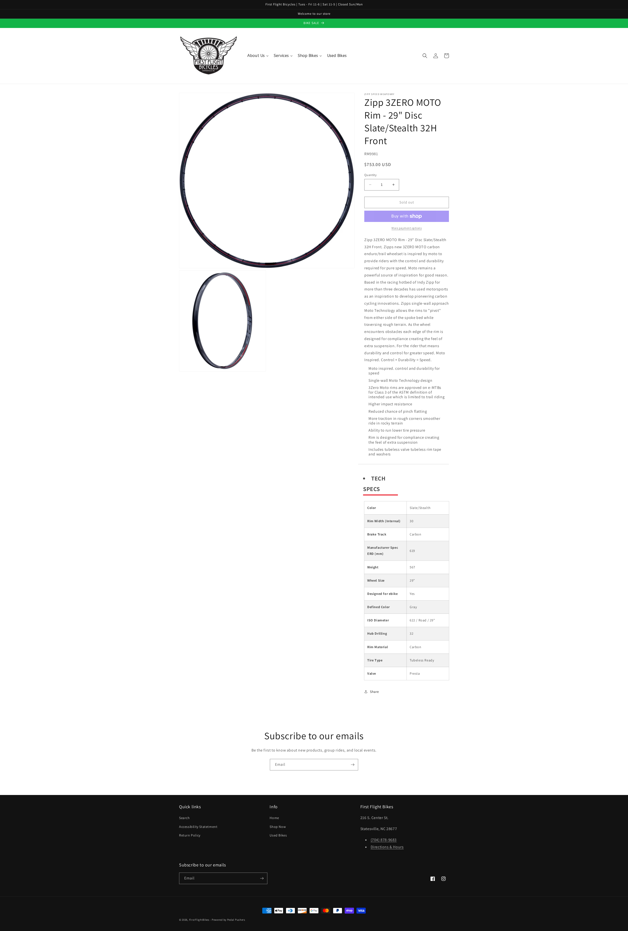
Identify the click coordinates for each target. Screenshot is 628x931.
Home (274, 818)
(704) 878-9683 (384, 839)
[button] (424, 55)
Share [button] (374, 691)
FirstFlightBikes (199, 919)
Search (184, 818)
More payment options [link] (407, 228)
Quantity (370, 175)
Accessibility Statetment (198, 826)
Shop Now (278, 826)
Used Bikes (278, 835)
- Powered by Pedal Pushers (227, 919)
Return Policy (189, 835)
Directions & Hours (387, 846)
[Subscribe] (352, 764)
